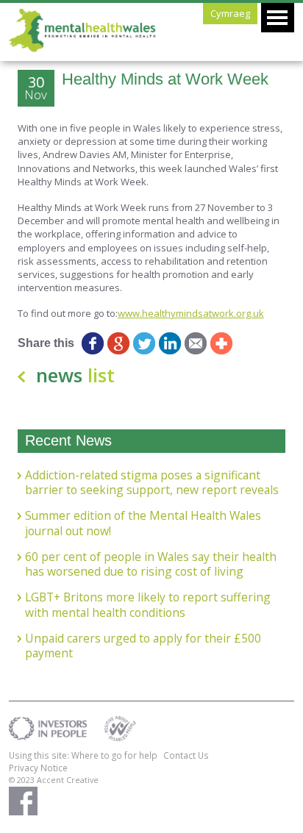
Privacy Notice (38, 767)
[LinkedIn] (170, 343)
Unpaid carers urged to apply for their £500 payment (143, 646)
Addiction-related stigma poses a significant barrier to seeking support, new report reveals (152, 483)
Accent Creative (68, 779)
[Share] (222, 343)
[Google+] (119, 343)
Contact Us (186, 755)
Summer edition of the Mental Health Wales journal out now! (143, 523)
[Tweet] (144, 343)
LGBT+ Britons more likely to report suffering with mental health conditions (148, 605)
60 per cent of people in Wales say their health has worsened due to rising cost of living (151, 564)
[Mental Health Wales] (82, 48)
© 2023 (23, 779)
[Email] (196, 343)
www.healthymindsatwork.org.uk (191, 313)
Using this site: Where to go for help (83, 755)
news (75, 375)
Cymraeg (230, 13)
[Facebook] (93, 343)
